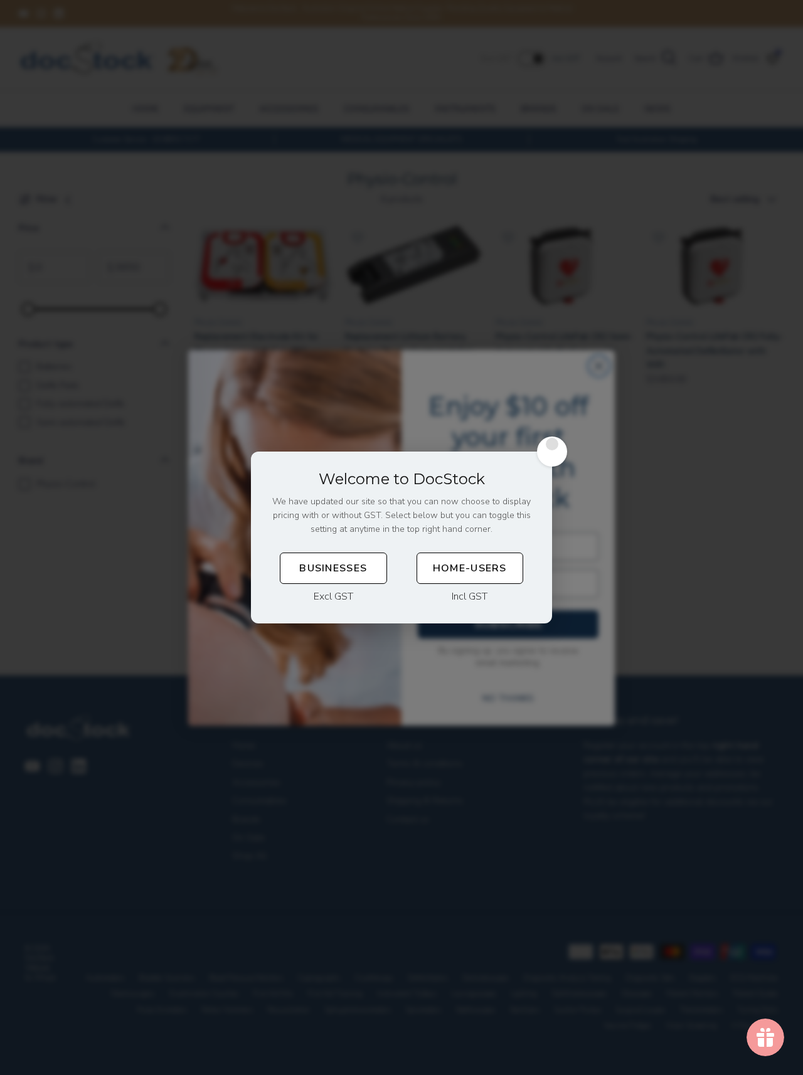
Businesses (333, 568)
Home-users (470, 568)
